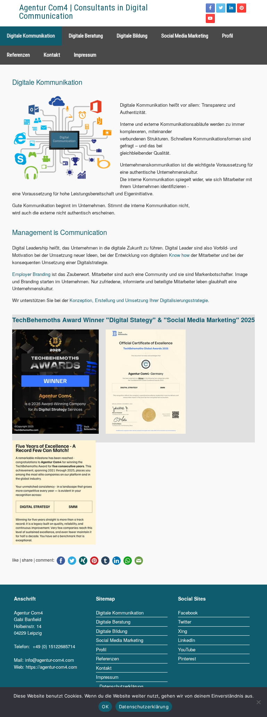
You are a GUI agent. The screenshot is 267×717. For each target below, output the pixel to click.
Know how (179, 255)
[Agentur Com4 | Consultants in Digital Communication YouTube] (210, 18)
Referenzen (18, 55)
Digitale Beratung (86, 36)
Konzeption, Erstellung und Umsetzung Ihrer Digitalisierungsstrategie (139, 300)
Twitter (184, 621)
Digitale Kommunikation (31, 36)
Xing (182, 631)
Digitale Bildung (132, 36)
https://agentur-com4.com (51, 666)
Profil (227, 36)
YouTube (186, 649)
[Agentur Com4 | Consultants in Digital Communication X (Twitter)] (220, 8)
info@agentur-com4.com (49, 660)
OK (105, 706)
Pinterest (187, 658)
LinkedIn (186, 640)
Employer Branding (31, 274)
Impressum (85, 55)
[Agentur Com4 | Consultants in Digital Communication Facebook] (210, 8)
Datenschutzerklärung (144, 706)
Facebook (188, 612)
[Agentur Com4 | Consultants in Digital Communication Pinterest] (241, 8)
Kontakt (52, 55)
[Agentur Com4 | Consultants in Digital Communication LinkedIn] (231, 8)
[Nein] (258, 702)
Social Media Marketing (184, 36)
